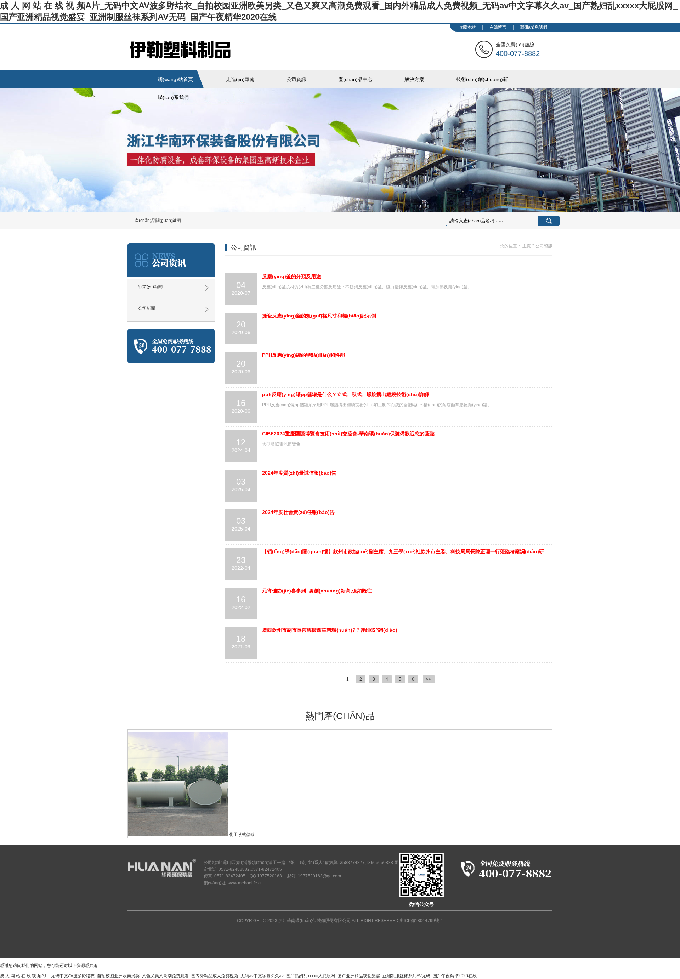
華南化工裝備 (236, 50)
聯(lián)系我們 (533, 27)
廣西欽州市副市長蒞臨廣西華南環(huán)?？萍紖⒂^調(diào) (329, 630)
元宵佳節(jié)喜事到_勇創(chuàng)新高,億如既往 (317, 591)
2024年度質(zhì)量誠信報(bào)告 (299, 473)
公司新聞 (146, 308)
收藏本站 (467, 27)
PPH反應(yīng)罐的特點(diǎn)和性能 (303, 355)
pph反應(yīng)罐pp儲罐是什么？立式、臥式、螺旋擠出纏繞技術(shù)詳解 (345, 394)
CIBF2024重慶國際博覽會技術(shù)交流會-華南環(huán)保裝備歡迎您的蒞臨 (348, 433)
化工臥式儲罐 (242, 834)
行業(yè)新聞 (150, 286)
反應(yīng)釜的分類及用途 (291, 276)
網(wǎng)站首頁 (175, 79)
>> (428, 679)
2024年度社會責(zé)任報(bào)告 (298, 512)
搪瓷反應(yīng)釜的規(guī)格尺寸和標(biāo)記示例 (319, 316)
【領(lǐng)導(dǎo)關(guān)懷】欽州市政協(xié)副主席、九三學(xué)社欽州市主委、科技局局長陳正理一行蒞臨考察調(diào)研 (403, 551)
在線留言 (497, 27)
